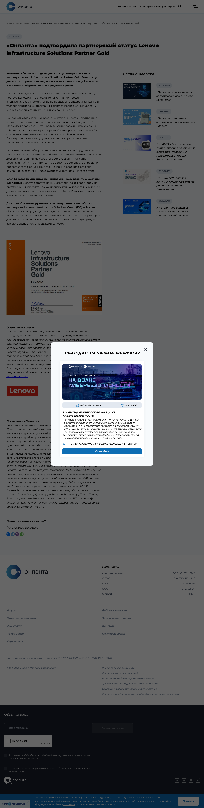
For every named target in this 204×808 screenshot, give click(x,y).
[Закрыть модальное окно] (145, 349)
